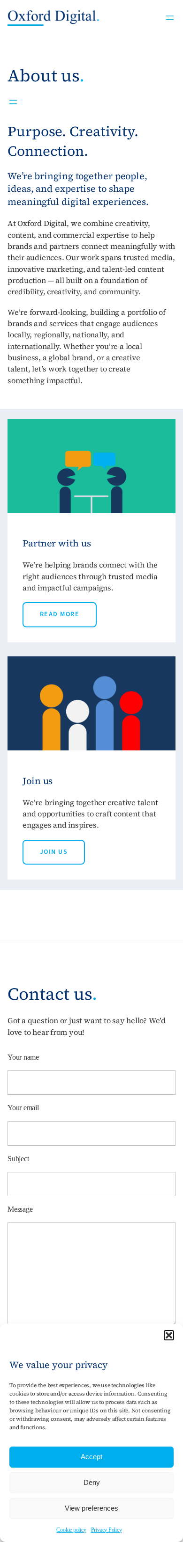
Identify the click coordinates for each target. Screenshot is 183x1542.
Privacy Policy (106, 1530)
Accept (91, 1457)
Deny (92, 1482)
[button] (169, 1335)
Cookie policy (71, 1530)
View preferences (91, 1508)
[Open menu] (169, 17)
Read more (59, 614)
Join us (54, 852)
